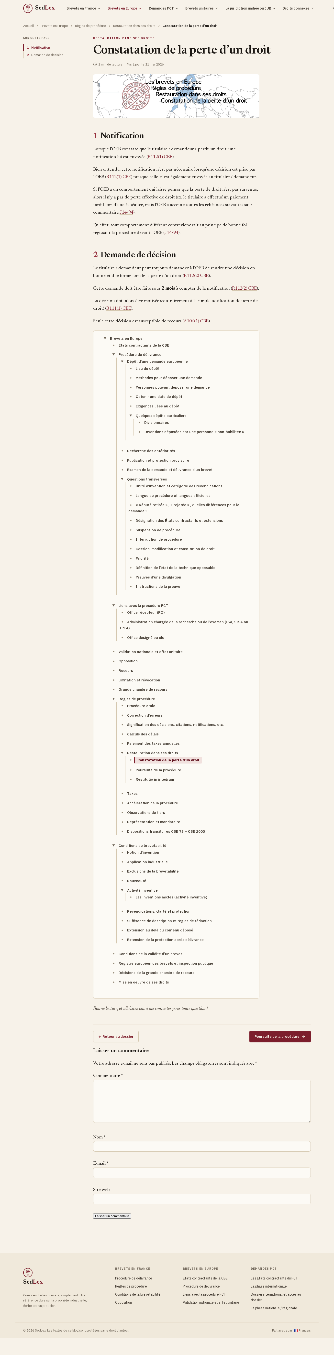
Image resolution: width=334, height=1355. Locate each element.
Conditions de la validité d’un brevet (150, 953)
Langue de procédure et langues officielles (173, 495)
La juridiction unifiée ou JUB (248, 8)
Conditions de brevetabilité (142, 845)
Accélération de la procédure (152, 803)
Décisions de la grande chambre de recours (156, 972)
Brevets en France (81, 8)
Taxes (132, 793)
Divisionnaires (156, 422)
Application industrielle (147, 862)
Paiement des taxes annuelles (153, 743)
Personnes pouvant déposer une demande (173, 387)
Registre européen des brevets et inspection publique (166, 963)
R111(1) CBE (118, 308)
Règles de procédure (90, 26)
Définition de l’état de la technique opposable (175, 567)
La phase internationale (269, 1286)
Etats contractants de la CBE (144, 345)
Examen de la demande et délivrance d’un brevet (169, 469)
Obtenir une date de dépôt (159, 396)
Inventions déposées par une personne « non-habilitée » (194, 431)
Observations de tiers (146, 812)
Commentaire (107, 1075)
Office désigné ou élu (145, 637)
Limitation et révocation (139, 680)
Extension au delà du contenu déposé (160, 930)
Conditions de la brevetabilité (137, 1294)
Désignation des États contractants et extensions (179, 520)
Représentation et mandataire (153, 822)
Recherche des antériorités (151, 450)
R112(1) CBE (160, 157)
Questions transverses (147, 479)
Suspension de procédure (158, 530)
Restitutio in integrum (155, 779)
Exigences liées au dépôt (157, 406)
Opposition (128, 661)
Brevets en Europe (122, 8)
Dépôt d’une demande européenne (157, 361)
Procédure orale (141, 705)
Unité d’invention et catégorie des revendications (179, 486)
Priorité (142, 558)
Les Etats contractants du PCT (274, 1278)
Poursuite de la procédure (158, 770)
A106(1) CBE (196, 321)
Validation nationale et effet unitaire (151, 651)
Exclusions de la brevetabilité (153, 871)
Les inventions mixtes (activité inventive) (171, 897)
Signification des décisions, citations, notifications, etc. (175, 724)
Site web (101, 1190)
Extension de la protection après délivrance (165, 939)
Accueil (28, 26)
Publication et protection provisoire (158, 460)
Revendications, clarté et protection (158, 911)
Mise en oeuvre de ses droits (144, 982)
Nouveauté (136, 880)
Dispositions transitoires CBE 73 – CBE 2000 (166, 831)
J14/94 (126, 212)
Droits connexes (296, 8)
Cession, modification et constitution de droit (175, 548)
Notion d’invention (143, 852)
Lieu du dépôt (147, 368)
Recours (126, 670)
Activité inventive (142, 890)
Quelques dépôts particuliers (161, 415)
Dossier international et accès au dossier (276, 1297)
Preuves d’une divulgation (158, 577)
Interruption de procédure (159, 539)
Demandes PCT (161, 8)
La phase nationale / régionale (274, 1308)
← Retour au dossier (116, 1036)
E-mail (100, 1163)
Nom (99, 1137)
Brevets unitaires (199, 8)
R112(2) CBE (196, 275)
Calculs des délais (143, 734)
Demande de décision (45, 55)
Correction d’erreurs (145, 715)
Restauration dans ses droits (134, 26)
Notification (38, 47)
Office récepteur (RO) (146, 612)
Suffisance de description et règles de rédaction (169, 920)
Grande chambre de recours (143, 689)
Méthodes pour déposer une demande (169, 377)
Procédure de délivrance (140, 354)
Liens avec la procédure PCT (143, 605)
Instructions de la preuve (158, 586)
